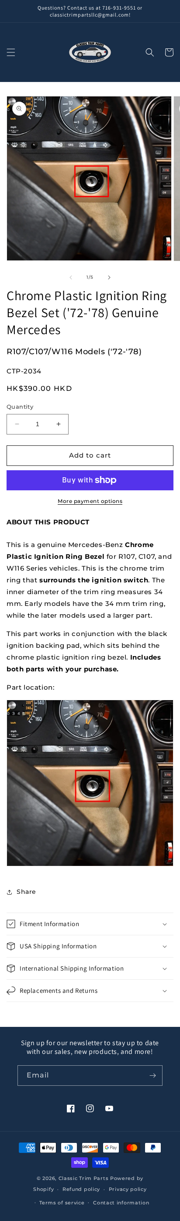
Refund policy (81, 1189)
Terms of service (61, 1203)
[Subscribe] (152, 1075)
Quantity (20, 406)
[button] (11, 52)
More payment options (90, 501)
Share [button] (26, 892)
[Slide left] (70, 277)
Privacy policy (128, 1189)
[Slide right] (109, 277)
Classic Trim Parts (84, 1178)
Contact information (121, 1203)
